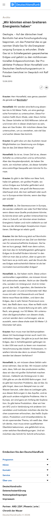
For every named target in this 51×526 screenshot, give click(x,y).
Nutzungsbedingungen (15, 494)
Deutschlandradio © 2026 (16, 514)
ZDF (20, 506)
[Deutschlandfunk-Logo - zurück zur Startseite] (25, 4)
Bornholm (22, 100)
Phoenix (28, 506)
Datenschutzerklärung (14, 490)
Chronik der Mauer (12, 510)
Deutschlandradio (12, 486)
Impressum (9, 499)
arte (36, 506)
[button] (4, 4)
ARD (15, 506)
